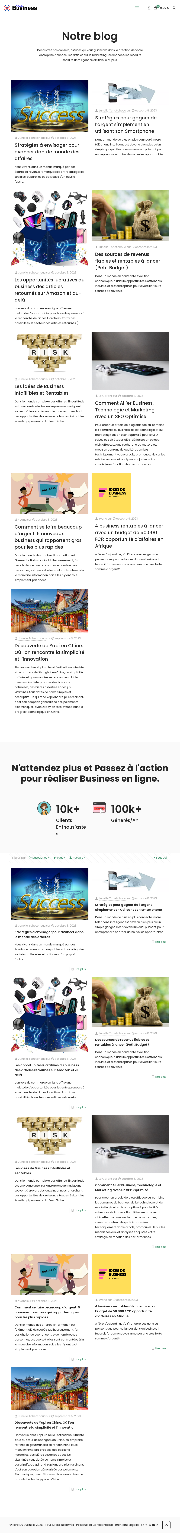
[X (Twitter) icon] (150, 1525)
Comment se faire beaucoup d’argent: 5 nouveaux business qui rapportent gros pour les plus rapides (47, 1312)
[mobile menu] (137, 8)
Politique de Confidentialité (94, 1525)
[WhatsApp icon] (142, 1525)
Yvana (22, 520)
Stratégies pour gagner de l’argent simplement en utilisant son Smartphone (126, 124)
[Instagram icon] (157, 1525)
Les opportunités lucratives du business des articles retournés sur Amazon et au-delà (48, 1070)
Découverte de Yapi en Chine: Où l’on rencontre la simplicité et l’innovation (49, 652)
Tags (60, 858)
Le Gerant (105, 396)
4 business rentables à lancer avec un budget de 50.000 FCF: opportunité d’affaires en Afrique (125, 1311)
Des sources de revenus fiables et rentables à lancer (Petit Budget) (127, 261)
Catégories (39, 858)
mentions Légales (127, 1525)
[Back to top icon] (166, 1525)
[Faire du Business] (20, 8)
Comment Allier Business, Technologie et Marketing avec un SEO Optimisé (125, 410)
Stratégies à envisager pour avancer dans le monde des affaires (47, 152)
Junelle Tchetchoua (32, 138)
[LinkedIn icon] (153, 1525)
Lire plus (80, 969)
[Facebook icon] (146, 1525)
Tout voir (162, 858)
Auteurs (78, 858)
